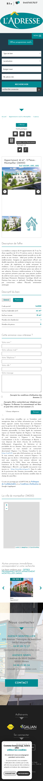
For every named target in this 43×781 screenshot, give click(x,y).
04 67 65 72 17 (21, 646)
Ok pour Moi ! (23, 773)
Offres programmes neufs (20, 42)
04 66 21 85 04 (21, 665)
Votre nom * (6, 342)
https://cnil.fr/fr (7, 453)
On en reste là (21, 744)
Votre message (7, 373)
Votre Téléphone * (8, 358)
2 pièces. (36, 116)
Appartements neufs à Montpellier (20, 116)
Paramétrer (10, 773)
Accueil (4, 116)
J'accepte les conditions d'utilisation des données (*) (26, 396)
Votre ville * (6, 365)
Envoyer (36, 412)
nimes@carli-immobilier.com (22, 669)
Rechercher (21, 84)
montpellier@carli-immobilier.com (21, 650)
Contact (21, 683)
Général (6, 300)
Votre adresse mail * (9, 350)
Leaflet (17, 547)
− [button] (6, 508)
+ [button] (6, 505)
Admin (33, 764)
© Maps (24, 547)
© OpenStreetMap (34, 547)
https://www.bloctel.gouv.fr (20, 469)
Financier (18, 300)
